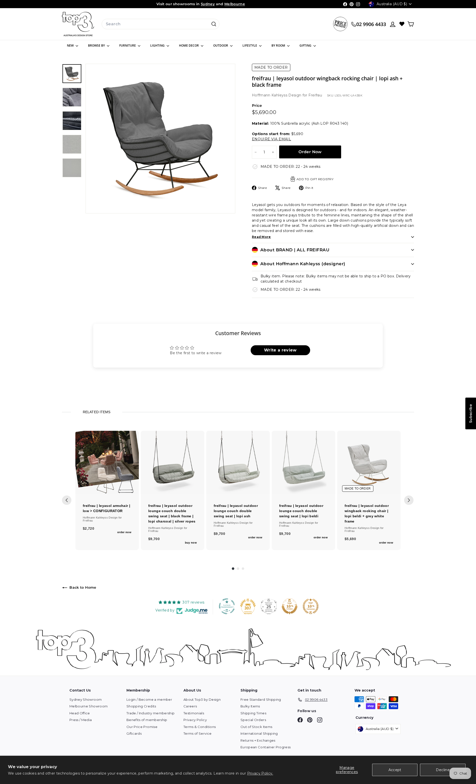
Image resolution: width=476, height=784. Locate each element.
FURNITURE (128, 45)
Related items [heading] (96, 412)
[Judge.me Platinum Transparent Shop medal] (227, 606)
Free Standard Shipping (260, 699)
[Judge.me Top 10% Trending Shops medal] (311, 606)
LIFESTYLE (250, 45)
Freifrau (315, 95)
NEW (70, 45)
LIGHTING (157, 45)
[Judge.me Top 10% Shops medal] (290, 606)
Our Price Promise (141, 727)
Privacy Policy (195, 720)
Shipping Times (253, 713)
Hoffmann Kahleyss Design (277, 95)
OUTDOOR (221, 45)
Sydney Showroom (85, 699)
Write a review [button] (280, 350)
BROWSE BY (97, 45)
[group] (107, 490)
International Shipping (259, 733)
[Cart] (410, 24)
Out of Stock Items (256, 727)
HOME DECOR (189, 45)
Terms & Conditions (199, 727)
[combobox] (160, 24)
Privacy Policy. (260, 773)
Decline (442, 770)
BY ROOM (278, 45)
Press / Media (80, 720)
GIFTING (305, 45)
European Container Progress (265, 747)
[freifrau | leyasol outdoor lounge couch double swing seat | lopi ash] (238, 462)
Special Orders (253, 720)
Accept (394, 770)
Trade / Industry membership (150, 713)
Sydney (208, 4)
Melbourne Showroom (88, 706)
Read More (261, 237)
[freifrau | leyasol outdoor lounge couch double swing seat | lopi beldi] (303, 462)
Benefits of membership (146, 720)
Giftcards (134, 733)
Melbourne (234, 4)
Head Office (79, 713)
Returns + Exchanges (257, 740)
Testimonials (193, 713)
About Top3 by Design (202, 699)
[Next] (409, 500)
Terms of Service (197, 733)
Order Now (310, 151)
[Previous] (66, 500)
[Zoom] (160, 138)
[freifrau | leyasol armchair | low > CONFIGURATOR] (107, 462)
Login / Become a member (149, 699)
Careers (190, 706)
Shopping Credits (141, 706)
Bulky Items (250, 706)
